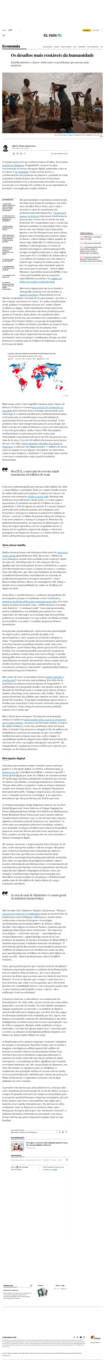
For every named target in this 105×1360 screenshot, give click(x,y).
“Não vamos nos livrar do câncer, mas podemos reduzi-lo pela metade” (8, 239)
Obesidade (46, 1160)
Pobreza (53, 1160)
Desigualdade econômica (33, 1160)
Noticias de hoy (6, 1355)
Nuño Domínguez (31, 1148)
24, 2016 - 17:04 (22, 148)
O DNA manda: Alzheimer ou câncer (7, 228)
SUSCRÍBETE (86, 30)
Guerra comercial (66, 47)
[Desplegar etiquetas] (66, 1159)
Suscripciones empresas (68, 1353)
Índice (80, 1353)
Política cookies (29, 1353)
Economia (11, 46)
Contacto (4, 1353)
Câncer (60, 1160)
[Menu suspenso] (4, 35)
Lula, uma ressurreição (92, 243)
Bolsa (75, 47)
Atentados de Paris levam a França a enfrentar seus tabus (7, 251)
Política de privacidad (40, 1353)
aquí (55, 1169)
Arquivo (40, 1285)
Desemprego (82, 47)
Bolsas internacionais (17, 1160)
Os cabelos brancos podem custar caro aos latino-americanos (8, 286)
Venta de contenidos (13, 1353)
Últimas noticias (86, 233)
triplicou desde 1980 (38, 496)
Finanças (56, 47)
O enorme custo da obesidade (8, 260)
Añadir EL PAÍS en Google (60, 153)
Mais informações (16, 1169)
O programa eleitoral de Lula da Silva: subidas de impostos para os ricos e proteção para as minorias (91, 250)
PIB (101, 47)
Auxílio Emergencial (93, 47)
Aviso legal (22, 1353)
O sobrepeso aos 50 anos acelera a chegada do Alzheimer (8, 218)
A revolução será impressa (8, 276)
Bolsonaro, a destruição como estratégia (90, 238)
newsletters (8, 1285)
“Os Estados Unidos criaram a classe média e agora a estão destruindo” (8, 207)
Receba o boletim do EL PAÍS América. (25, 1132)
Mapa (47, 1353)
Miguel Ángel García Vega (24, 146)
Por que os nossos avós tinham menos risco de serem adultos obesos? (47, 1144)
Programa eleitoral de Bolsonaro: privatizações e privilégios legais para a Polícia (91, 259)
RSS (77, 1353)
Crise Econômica (47, 47)
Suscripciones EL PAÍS (56, 1353)
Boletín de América (10, 1290)
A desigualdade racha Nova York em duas (8, 268)
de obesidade (22, 171)
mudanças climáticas (13, 165)
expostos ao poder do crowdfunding (21, 913)
